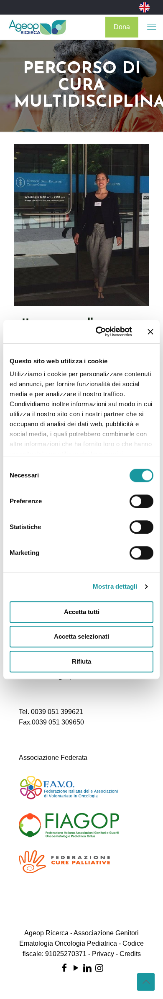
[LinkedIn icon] (87, 968)
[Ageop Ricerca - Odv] (37, 27)
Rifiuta (81, 661)
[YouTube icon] (75, 968)
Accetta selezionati (81, 636)
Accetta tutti (81, 611)
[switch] (141, 501)
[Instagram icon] (99, 968)
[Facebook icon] (64, 968)
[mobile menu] (152, 27)
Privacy (103, 953)
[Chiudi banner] (150, 332)
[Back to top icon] (146, 982)
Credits (130, 953)
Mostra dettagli (115, 586)
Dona (122, 26)
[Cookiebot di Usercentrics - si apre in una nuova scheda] (99, 331)
